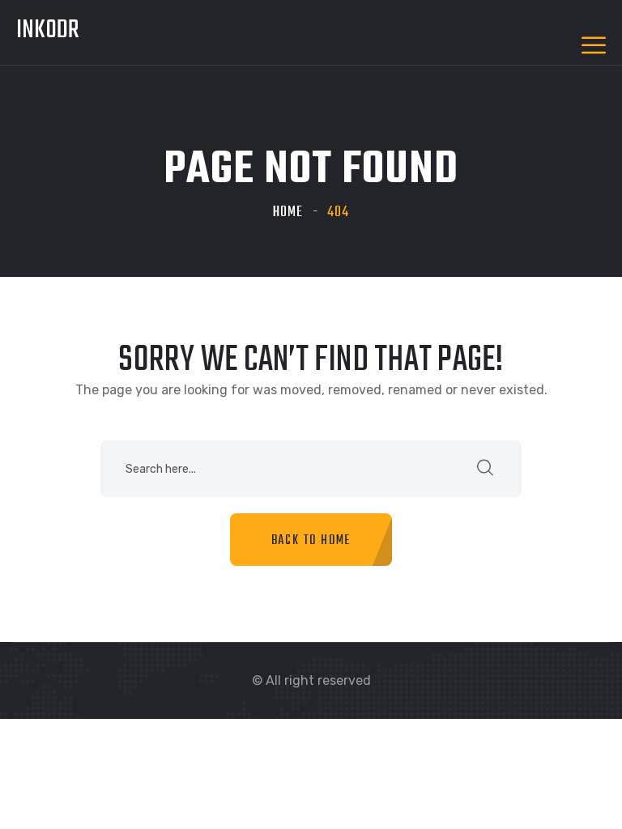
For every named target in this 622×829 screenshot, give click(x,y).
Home (288, 212)
